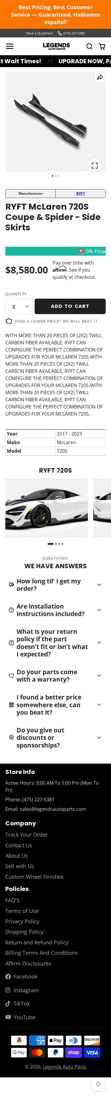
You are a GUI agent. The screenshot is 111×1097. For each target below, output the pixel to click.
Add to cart (70, 306)
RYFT (80, 193)
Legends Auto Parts (64, 1066)
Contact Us (18, 845)
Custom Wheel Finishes (34, 876)
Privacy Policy (22, 921)
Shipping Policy (24, 931)
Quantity (16, 294)
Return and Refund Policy (36, 942)
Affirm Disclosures (28, 963)
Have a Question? (39, 33)
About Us (16, 855)
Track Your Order (26, 834)
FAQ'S (12, 900)
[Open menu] (9, 46)
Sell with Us (19, 866)
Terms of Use (21, 910)
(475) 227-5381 (74, 33)
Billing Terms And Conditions (41, 952)
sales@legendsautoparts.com (53, 809)
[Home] (56, 46)
